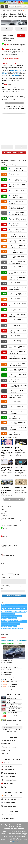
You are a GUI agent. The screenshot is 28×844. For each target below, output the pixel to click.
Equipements (7, 674)
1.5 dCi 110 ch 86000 (14, 406)
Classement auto (9, 770)
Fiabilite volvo (5, 624)
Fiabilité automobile (9, 776)
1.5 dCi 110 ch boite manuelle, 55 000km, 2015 (16, 180)
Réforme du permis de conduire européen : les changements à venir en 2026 (7, 450)
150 (9, 689)
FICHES (12, 7)
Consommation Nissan (9, 747)
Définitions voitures (10, 803)
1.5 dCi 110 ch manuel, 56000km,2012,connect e (16, 235)
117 (8, 677)
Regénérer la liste (14, 499)
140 (8, 679)
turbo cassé (22, 70)
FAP (4, 72)
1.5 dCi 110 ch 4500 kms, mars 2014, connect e (16, 208)
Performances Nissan (9, 740)
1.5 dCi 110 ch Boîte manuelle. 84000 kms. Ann (17, 347)
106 (10, 682)
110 (10, 684)
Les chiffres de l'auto (10, 806)
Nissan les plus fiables (13, 713)
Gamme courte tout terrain (8, 613)
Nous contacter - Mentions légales (14, 828)
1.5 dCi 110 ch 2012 (16, 190)
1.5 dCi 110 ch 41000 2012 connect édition (16, 370)
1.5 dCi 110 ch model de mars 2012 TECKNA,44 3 (18, 196)
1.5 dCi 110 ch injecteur (15, 401)
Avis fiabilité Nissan (9, 815)
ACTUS (25, 7)
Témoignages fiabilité (10, 780)
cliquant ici (15, 841)
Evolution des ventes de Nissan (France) (14, 709)
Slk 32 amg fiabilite (6, 628)
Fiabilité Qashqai (8, 670)
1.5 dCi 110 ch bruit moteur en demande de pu (17, 417)
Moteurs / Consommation (10, 667)
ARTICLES (19, 7)
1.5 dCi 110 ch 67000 (14, 320)
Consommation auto (10, 773)
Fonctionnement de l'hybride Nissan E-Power (14, 719)
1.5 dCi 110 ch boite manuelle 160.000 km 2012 (18, 230)
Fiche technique (7, 662)
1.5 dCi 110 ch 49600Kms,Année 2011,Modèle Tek (17, 294)
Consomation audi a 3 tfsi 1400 (9, 626)
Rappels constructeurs (10, 787)
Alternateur (16, 74)
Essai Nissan (6, 743)
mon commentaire (14, 595)
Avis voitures (8, 763)
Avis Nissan (6, 750)
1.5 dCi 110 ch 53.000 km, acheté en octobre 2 (16, 213)
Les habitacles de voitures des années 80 (11, 616)
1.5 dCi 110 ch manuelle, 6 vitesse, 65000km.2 (16, 251)
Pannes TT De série (15, 624)
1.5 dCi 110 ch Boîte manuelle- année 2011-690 (17, 278)
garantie (4, 74)
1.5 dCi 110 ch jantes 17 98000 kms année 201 (17, 364)
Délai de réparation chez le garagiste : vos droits (6, 468)
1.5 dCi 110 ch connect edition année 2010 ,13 (17, 396)
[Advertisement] (14, 129)
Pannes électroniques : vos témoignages (20, 448)
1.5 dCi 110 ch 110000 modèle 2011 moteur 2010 (17, 262)
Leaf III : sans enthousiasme (11, 701)
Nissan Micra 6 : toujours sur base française (14, 705)
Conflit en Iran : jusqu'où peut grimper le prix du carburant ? (6, 490)
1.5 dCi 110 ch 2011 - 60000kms (17, 272)
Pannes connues (8, 783)
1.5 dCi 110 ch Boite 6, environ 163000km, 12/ (16, 169)
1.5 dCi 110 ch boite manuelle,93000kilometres (16, 357)
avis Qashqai (8, 665)
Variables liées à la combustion (9, 618)
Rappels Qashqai (8, 672)
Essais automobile (9, 766)
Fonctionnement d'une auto (12, 799)
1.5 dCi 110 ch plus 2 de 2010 (17, 304)
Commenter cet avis (14, 103)
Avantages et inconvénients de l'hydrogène (20, 468)
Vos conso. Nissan (9, 818)
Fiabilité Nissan (7, 754)
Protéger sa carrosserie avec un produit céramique (14, 611)
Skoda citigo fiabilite (17, 628)
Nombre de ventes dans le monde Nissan (14, 697)
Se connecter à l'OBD (21, 487)
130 (9, 686)
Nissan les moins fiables (13, 716)
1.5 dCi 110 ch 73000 (14, 341)
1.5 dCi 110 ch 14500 (14, 267)
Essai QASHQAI (7, 660)
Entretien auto (8, 796)
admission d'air (14, 70)
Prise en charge (14, 75)
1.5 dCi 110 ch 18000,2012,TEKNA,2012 (15, 219)
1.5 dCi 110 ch (14, 174)
